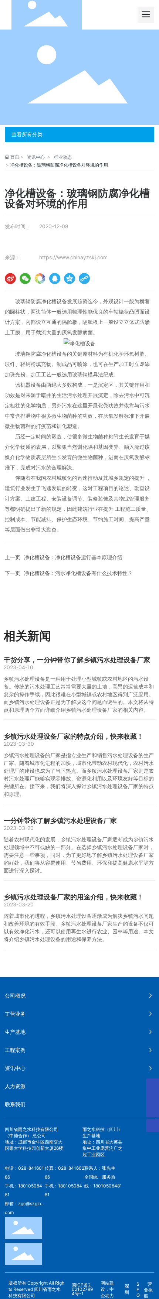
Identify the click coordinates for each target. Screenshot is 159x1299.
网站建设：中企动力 (107, 1289)
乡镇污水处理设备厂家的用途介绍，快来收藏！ (73, 897)
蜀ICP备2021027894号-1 (82, 1289)
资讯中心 (36, 157)
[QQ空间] (69, 278)
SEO (138, 1289)
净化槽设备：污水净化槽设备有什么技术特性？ (78, 573)
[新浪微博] (10, 278)
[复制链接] (84, 278)
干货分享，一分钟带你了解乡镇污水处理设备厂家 (77, 660)
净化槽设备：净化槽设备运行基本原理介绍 (73, 557)
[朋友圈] (39, 278)
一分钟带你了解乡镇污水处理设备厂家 (60, 820)
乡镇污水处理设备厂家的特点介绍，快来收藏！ (73, 736)
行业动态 (63, 157)
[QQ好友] (54, 278)
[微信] (25, 278)
